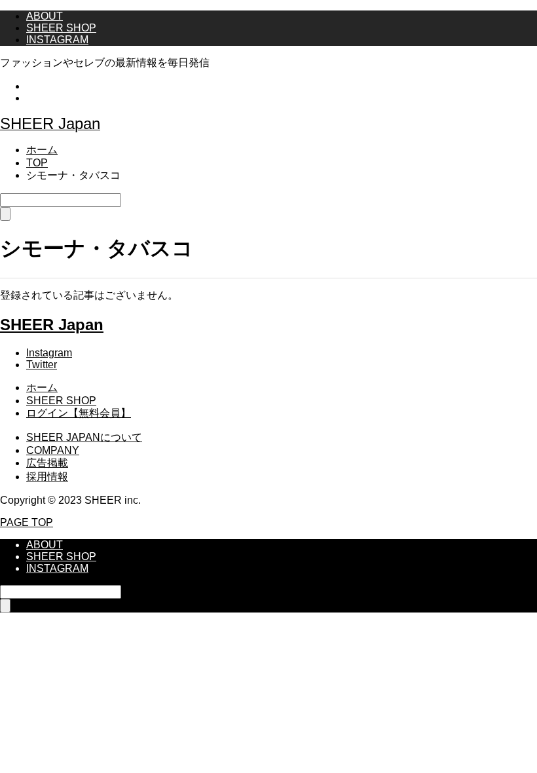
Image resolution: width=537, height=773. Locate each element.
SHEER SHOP (61, 27)
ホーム (42, 387)
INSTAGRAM (57, 39)
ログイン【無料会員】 (78, 413)
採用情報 (47, 476)
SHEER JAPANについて (84, 437)
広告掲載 (47, 462)
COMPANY (52, 450)
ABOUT (44, 16)
